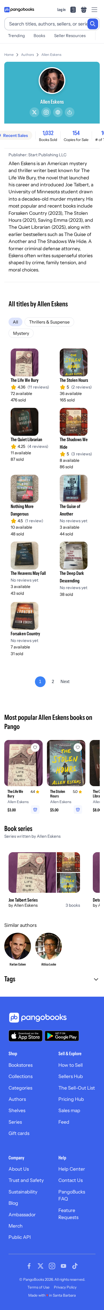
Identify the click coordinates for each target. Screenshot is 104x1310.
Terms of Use (38, 1287)
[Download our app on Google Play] (62, 1036)
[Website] (58, 112)
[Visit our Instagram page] (52, 1266)
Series (15, 1122)
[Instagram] (46, 112)
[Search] (92, 24)
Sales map (69, 1110)
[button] (52, 979)
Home (9, 55)
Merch (16, 1226)
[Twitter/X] (34, 112)
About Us (19, 1169)
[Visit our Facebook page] (29, 1266)
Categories (20, 1088)
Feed (63, 1122)
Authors (27, 55)
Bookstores (21, 1065)
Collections (21, 1076)
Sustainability (23, 1192)
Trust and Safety (26, 1180)
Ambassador (22, 1214)
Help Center (71, 1169)
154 (76, 133)
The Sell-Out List (76, 1088)
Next (65, 681)
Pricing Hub (71, 1099)
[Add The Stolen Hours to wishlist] (78, 747)
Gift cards (19, 1133)
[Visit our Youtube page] (63, 1266)
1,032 (48, 133)
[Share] (69, 112)
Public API (20, 1237)
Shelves (17, 1110)
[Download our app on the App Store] (26, 1036)
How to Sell (70, 1065)
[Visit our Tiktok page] (75, 1266)
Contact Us (70, 1180)
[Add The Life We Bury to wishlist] (35, 747)
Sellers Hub (70, 1076)
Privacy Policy (65, 1287)
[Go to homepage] (19, 9)
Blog (13, 1203)
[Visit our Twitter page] (40, 1266)
